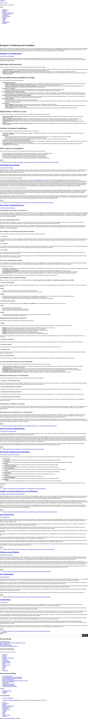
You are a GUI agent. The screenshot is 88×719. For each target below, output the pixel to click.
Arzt (31, 571)
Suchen (1, 633)
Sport (45, 511)
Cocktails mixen (5, 599)
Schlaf (32, 449)
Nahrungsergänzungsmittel (37, 511)
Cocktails (33, 596)
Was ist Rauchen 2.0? (7, 514)
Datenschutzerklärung (7, 690)
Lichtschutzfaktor (33, 425)
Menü (2, 7)
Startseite (4, 9)
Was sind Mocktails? (7, 574)
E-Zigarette (38, 549)
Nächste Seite (4, 632)
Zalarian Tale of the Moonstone (9, 685)
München (34, 571)
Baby (29, 449)
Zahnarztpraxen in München (9, 552)
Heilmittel (41, 162)
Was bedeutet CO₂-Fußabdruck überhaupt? (9, 646)
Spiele (4, 19)
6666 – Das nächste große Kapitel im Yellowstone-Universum (12, 642)
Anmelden (2, 688)
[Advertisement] (44, 34)
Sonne (44, 425)
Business (4, 11)
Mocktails (38, 596)
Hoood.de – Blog (3, 2)
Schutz (41, 425)
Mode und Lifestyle (7, 14)
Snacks (33, 488)
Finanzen (4, 18)
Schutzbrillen (39, 202)
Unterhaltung (5, 670)
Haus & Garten (6, 10)
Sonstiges (4, 693)
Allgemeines (5, 15)
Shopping (5, 23)
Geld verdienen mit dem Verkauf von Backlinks (12, 677)
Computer (5, 17)
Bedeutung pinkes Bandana (8, 679)
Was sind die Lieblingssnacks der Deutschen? (15, 452)
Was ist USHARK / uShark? (6, 645)
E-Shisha (34, 549)
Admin (4, 162)
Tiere (4, 669)
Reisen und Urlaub (6, 16)
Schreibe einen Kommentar (53, 162)
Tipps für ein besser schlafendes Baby (12, 428)
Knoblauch (45, 162)
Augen (29, 202)
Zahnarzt (38, 571)
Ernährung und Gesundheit (8, 12)
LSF (38, 425)
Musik (4, 20)
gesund (31, 162)
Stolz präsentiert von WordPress (13, 718)
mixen (38, 631)
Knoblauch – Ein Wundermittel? (11, 53)
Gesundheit (35, 162)
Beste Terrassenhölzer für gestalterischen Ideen (12, 678)
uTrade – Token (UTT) (4, 643)
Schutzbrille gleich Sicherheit (10, 165)
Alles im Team (6, 682)
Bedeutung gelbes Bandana (8, 684)
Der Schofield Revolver (5, 641)
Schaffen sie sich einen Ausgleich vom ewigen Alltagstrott (19, 491)
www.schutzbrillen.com (37, 180)
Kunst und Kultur (6, 22)
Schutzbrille (33, 202)
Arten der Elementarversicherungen (10, 686)
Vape (42, 549)
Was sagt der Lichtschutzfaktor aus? (12, 205)
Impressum (5, 691)
